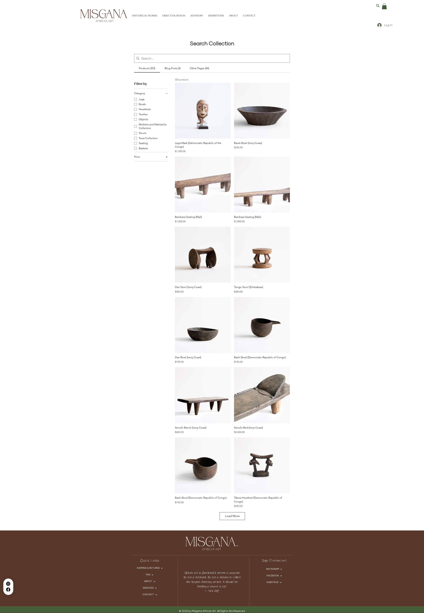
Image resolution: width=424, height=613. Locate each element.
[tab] (147, 68)
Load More (232, 516)
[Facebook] (8, 589)
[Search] (377, 5)
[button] (384, 6)
